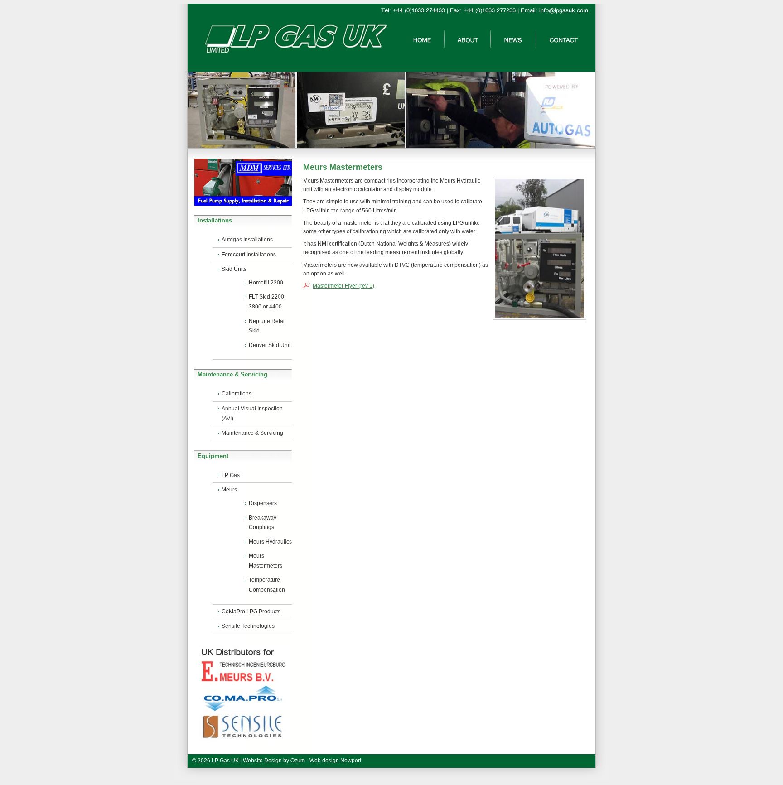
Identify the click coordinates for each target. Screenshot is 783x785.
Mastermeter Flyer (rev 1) (343, 286)
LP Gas (231, 475)
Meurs (229, 489)
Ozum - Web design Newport (325, 760)
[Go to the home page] (283, 56)
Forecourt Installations (249, 254)
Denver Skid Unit (269, 345)
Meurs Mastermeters (265, 561)
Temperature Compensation (267, 585)
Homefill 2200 (266, 282)
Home (422, 38)
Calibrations (236, 393)
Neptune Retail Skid (267, 326)
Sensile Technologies (248, 626)
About (467, 38)
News (513, 38)
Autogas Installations (247, 239)
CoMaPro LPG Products (251, 611)
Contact (563, 38)
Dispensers (263, 503)
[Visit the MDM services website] (243, 182)
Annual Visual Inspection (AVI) (252, 413)
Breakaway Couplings (262, 523)
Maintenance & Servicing (252, 433)
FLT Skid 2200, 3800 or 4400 (267, 302)
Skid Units (234, 269)
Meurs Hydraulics (270, 542)
